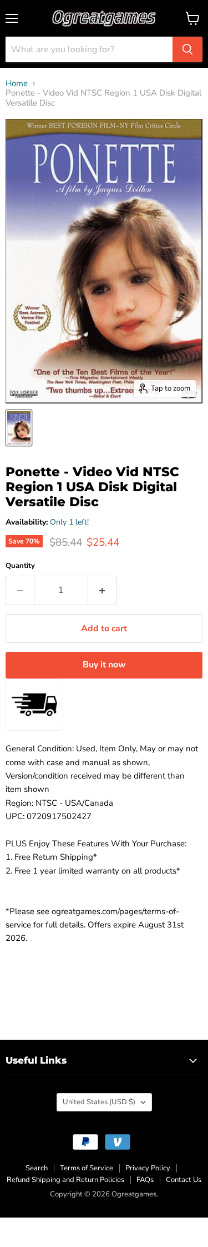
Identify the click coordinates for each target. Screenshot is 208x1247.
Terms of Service (86, 1168)
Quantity (20, 566)
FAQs (145, 1180)
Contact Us (183, 1180)
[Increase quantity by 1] (102, 590)
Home (17, 83)
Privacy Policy (147, 1168)
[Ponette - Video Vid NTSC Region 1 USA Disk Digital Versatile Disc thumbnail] (19, 428)
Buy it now (104, 665)
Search (37, 1168)
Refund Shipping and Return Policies (65, 1180)
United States (99, 1102)
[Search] (187, 49)
